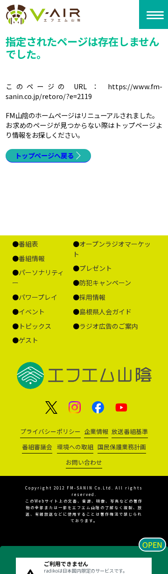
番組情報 (32, 258)
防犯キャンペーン (105, 282)
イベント (32, 311)
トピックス (35, 326)
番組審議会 (37, 446)
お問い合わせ (84, 462)
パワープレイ (38, 297)
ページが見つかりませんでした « (44, 14)
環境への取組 (75, 446)
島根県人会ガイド (105, 311)
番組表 (28, 243)
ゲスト (28, 340)
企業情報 (96, 431)
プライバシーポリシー (50, 431)
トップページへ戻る (44, 155)
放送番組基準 (130, 431)
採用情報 (92, 297)
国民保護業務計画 (122, 446)
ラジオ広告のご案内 (108, 326)
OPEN (152, 544)
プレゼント (95, 268)
